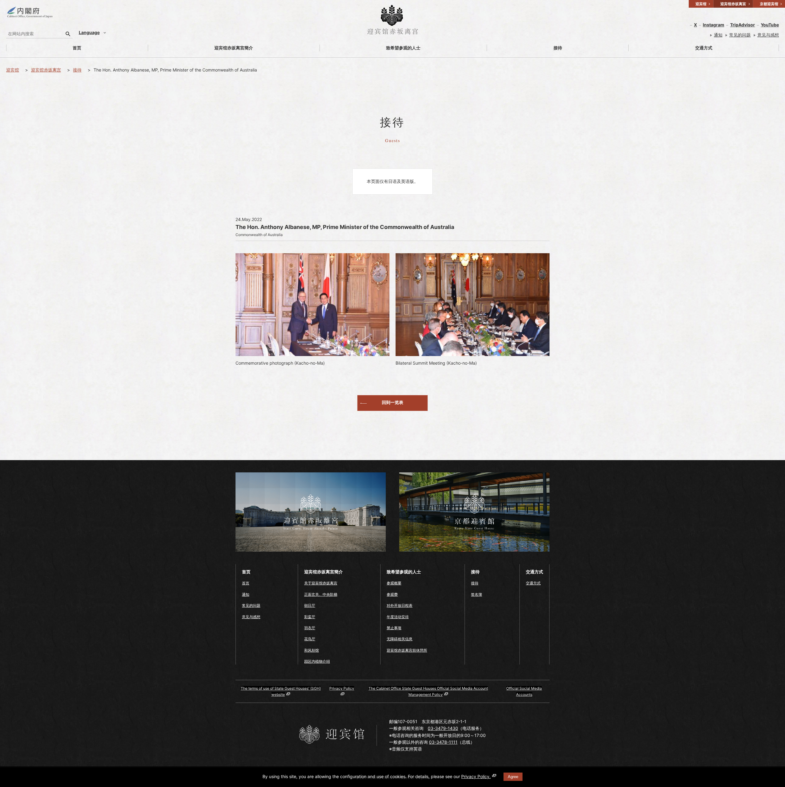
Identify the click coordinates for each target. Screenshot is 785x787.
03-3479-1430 (443, 728)
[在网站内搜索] (68, 33)
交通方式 (703, 47)
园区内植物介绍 (317, 661)
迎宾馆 (12, 69)
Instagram (713, 24)
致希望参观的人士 (403, 47)
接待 (557, 47)
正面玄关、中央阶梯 (320, 594)
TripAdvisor (742, 24)
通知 (718, 34)
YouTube (770, 24)
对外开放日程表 (399, 605)
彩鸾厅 (309, 616)
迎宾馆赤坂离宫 (46, 69)
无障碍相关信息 (399, 639)
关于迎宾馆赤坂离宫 (320, 583)
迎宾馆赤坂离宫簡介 (233, 47)
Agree (513, 776)
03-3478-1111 (443, 742)
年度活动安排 (398, 616)
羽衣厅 (309, 628)
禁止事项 (394, 628)
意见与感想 (768, 34)
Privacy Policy (341, 688)
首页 (77, 47)
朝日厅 (309, 605)
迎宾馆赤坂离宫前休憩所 (407, 650)
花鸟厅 (309, 639)
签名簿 (476, 594)
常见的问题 (740, 34)
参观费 (392, 594)
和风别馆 (311, 650)
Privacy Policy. (476, 776)
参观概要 (394, 583)
